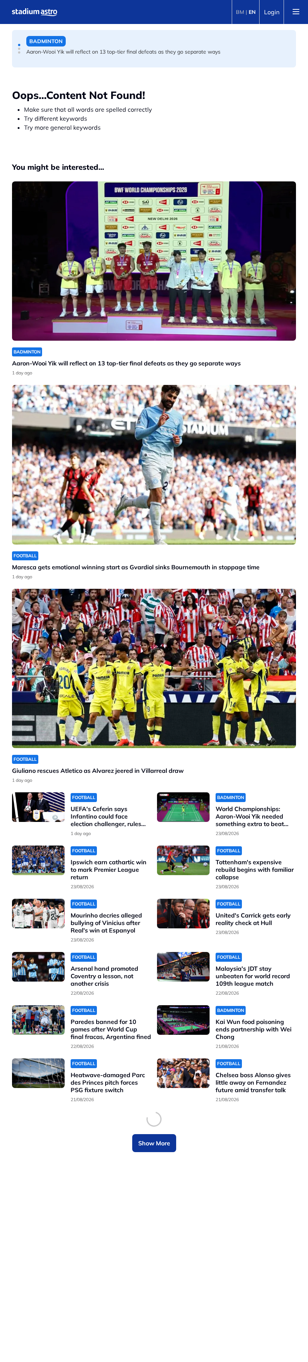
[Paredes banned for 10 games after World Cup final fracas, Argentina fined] (38, 1020)
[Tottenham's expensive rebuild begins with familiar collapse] (183, 860)
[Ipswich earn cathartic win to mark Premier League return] (38, 860)
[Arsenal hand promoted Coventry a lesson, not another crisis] (38, 967)
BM (240, 12)
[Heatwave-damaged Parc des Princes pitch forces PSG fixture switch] (38, 1073)
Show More (154, 1143)
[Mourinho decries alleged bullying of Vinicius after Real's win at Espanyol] (38, 913)
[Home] (34, 12)
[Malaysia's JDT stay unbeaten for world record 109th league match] (183, 967)
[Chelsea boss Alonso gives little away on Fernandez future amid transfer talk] (183, 1073)
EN (252, 12)
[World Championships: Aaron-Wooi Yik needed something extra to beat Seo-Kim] (183, 807)
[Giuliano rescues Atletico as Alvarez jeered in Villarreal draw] (154, 668)
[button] (19, 45)
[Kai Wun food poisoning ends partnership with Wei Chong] (183, 1020)
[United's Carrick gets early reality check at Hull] (183, 913)
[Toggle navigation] (296, 12)
